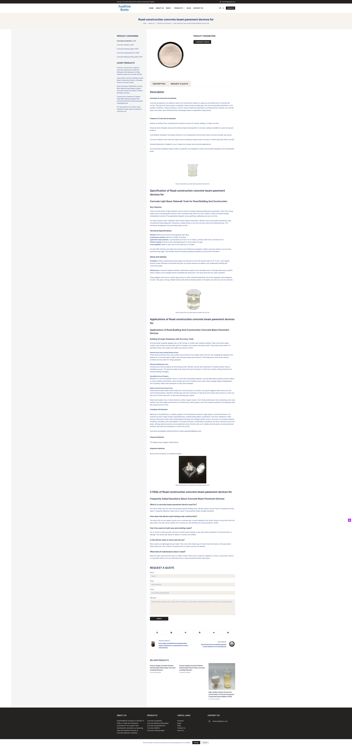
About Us (180, 730)
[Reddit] (214, 632)
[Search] (223, 8)
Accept (196, 742)
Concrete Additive (123, 45)
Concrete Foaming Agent (125, 49)
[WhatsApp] (228, 632)
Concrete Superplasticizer (126, 53)
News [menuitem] (168, 8)
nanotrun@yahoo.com (228, 1)
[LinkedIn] (200, 632)
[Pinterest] (185, 632)
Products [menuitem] (178, 8)
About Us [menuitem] (160, 8)
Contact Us (230, 8)
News (179, 723)
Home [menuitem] (151, 8)
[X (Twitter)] (171, 632)
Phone (152, 589)
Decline (205, 742)
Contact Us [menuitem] (198, 8)
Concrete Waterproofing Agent (127, 57)
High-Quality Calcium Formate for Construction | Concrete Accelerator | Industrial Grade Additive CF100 (221, 694)
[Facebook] (157, 632)
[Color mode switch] (220, 8)
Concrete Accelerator (155, 672)
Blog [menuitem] (189, 8)
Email (151, 581)
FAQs (179, 725)
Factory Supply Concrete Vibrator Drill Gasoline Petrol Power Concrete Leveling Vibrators (162, 668)
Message (153, 598)
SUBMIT (159, 618)
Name (152, 572)
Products (180, 721)
